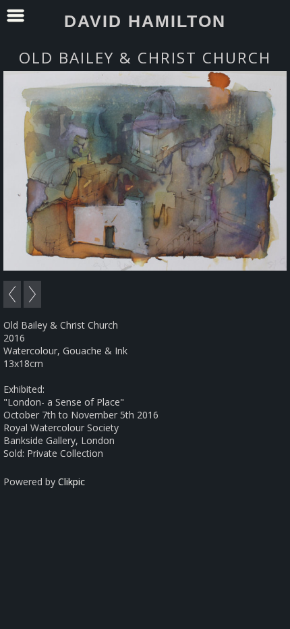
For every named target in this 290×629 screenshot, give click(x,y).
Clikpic (71, 481)
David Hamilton (145, 20)
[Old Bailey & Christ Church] (145, 171)
